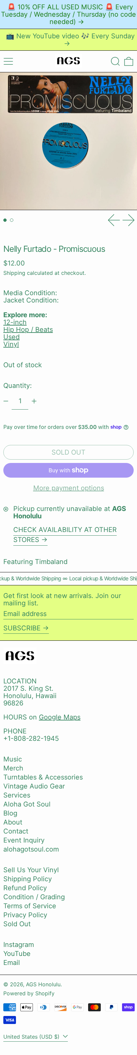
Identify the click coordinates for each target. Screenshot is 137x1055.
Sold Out (17, 924)
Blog (10, 813)
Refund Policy (25, 888)
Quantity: (17, 386)
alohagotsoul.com (31, 849)
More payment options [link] (68, 488)
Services (16, 795)
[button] (115, 61)
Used (11, 337)
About (12, 822)
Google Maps (59, 717)
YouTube (17, 953)
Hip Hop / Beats (28, 330)
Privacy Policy (25, 915)
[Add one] (34, 401)
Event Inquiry (24, 840)
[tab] (5, 220)
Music (12, 759)
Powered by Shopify (29, 993)
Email (11, 962)
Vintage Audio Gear (34, 786)
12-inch (15, 322)
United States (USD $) (32, 1036)
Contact (15, 831)
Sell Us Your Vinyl (31, 870)
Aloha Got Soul (27, 804)
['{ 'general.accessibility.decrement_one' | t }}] (6, 401)
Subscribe (22, 628)
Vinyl (11, 344)
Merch (13, 768)
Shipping (14, 273)
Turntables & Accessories (43, 777)
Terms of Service (29, 906)
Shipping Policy (27, 879)
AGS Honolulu (43, 984)
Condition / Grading (34, 897)
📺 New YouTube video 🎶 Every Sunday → (70, 39)
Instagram (18, 944)
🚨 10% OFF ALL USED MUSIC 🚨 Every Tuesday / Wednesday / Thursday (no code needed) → (68, 14)
